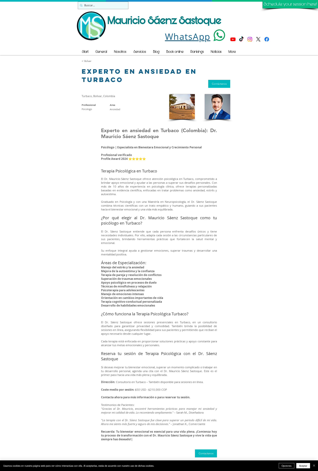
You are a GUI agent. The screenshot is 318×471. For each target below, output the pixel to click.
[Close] (314, 465)
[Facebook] (267, 39)
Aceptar (303, 465)
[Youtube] (233, 39)
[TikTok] (241, 39)
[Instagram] (250, 39)
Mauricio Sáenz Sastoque (164, 21)
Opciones (287, 465)
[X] (258, 39)
